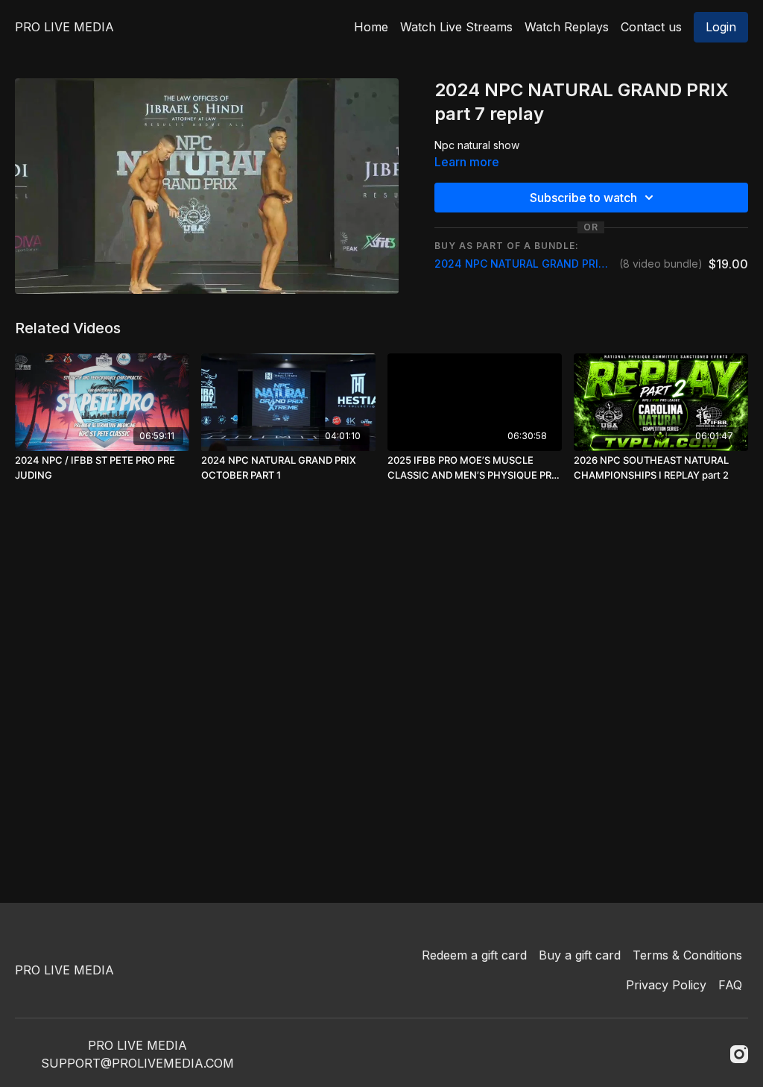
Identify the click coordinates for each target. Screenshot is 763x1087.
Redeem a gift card (474, 955)
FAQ (730, 984)
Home (371, 26)
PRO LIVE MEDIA (64, 26)
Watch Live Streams (456, 26)
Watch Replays (567, 26)
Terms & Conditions (687, 955)
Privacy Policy (666, 984)
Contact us (651, 26)
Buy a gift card (580, 955)
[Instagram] (739, 1054)
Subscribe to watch (583, 197)
